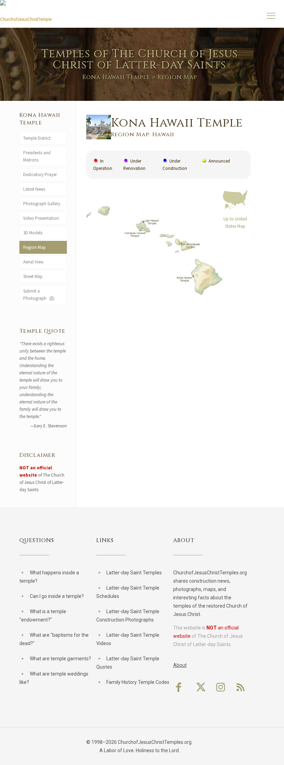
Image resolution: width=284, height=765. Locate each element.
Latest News (34, 189)
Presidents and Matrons (37, 156)
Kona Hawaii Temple (116, 77)
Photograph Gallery (41, 204)
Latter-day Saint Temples (134, 572)
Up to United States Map (235, 222)
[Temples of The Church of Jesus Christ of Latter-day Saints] (26, 16)
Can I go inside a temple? (57, 596)
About (180, 665)
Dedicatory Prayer (40, 174)
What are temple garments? (60, 658)
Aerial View (33, 262)
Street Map (33, 276)
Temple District (37, 138)
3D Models (32, 233)
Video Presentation (41, 218)
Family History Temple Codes (137, 682)
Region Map (34, 247)
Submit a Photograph (35, 294)
